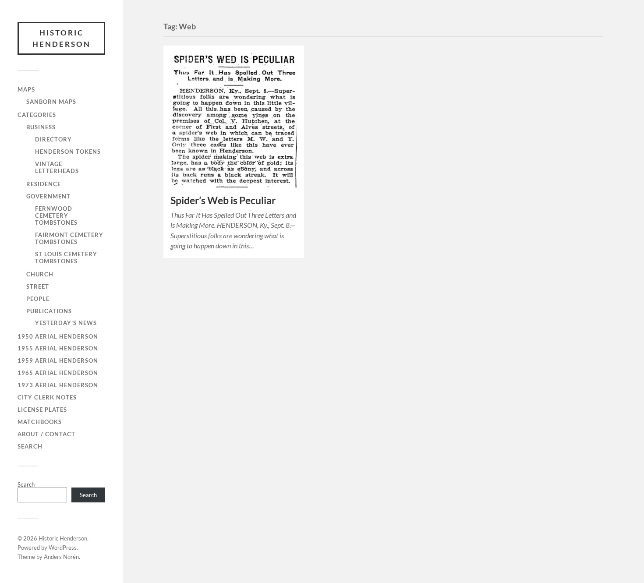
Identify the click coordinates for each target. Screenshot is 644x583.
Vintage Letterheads (57, 167)
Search (30, 446)
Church (39, 274)
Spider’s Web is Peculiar (223, 200)
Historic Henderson (61, 38)
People (38, 298)
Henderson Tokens (68, 151)
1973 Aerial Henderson (58, 385)
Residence (43, 183)
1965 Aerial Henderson (58, 372)
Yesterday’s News (66, 322)
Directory (53, 139)
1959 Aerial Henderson (58, 360)
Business (41, 127)
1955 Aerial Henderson (58, 348)
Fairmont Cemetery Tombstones (69, 238)
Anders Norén (61, 556)
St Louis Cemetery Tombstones (66, 258)
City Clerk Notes (47, 397)
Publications (49, 310)
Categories (37, 114)
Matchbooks (40, 421)
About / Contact (46, 434)
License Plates (42, 409)
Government (48, 196)
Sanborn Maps (51, 101)
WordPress (63, 547)
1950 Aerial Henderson (58, 336)
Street (37, 286)
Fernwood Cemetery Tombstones (56, 215)
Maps (26, 89)
